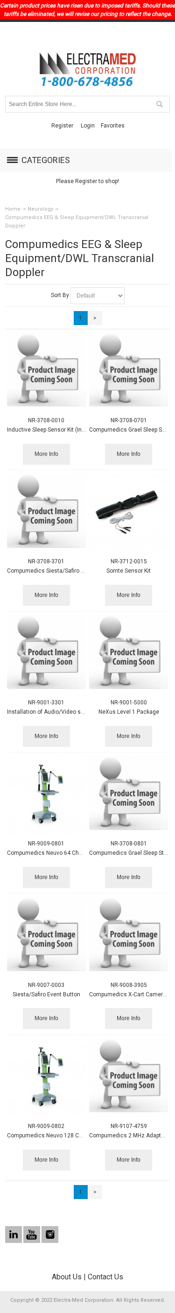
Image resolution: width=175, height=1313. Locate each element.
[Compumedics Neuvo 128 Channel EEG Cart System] (46, 1077)
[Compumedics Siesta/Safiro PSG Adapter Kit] (46, 511)
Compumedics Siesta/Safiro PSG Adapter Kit (63, 571)
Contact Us (105, 1276)
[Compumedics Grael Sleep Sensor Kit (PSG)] (128, 370)
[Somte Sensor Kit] (128, 513)
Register (62, 125)
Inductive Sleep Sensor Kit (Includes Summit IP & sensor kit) (84, 429)
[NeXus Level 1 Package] (128, 652)
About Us (67, 1276)
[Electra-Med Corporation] (87, 69)
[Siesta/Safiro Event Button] (46, 934)
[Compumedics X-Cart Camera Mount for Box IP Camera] (128, 934)
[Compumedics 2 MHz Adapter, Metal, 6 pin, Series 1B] (128, 1075)
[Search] (159, 104)
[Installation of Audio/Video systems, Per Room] (46, 652)
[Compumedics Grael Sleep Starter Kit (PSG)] (128, 793)
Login (88, 125)
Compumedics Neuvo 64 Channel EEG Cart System (72, 853)
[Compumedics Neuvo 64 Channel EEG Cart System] (46, 795)
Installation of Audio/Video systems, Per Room (67, 712)
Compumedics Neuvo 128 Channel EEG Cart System (74, 1135)
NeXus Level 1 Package (128, 712)
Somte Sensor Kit (128, 571)
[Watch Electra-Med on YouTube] (32, 1234)
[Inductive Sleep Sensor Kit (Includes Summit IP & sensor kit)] (46, 370)
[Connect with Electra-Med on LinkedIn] (14, 1234)
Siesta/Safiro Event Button (46, 994)
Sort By (60, 295)
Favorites (113, 125)
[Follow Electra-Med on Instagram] (50, 1234)
